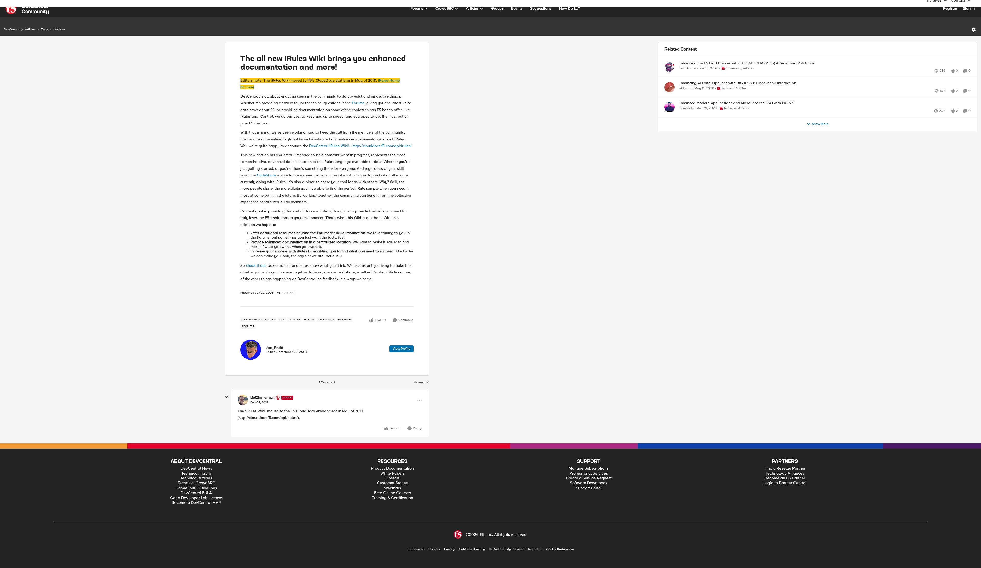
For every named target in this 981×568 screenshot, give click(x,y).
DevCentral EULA (196, 493)
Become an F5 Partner (785, 478)
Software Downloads (588, 483)
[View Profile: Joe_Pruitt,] (250, 350)
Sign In (969, 8)
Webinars (392, 488)
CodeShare (266, 175)
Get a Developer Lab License (196, 498)
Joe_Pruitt (274, 347)
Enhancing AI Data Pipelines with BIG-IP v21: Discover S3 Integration (737, 89)
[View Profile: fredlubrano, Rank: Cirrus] (669, 67)
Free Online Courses (392, 493)
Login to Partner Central (785, 483)
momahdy (686, 120)
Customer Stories (392, 483)
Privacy (449, 549)
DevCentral (11, 29)
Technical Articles (53, 29)
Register (950, 8)
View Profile (401, 349)
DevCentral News (196, 468)
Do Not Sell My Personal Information (515, 549)
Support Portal (589, 488)
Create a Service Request (589, 478)
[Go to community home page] (27, 9)
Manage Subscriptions (589, 468)
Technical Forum (196, 473)
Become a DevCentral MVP (196, 502)
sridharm (685, 94)
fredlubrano (687, 68)
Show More (820, 141)
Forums (358, 103)
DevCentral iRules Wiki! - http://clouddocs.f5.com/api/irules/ (360, 145)
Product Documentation (392, 468)
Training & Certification (392, 498)
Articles (30, 29)
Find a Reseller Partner (784, 468)
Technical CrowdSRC (196, 483)
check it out (256, 265)
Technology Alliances (785, 473)
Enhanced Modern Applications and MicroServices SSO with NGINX (736, 114)
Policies (434, 549)
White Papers (392, 473)
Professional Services (588, 473)
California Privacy (472, 549)
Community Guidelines (196, 488)
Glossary (392, 478)
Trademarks (416, 549)
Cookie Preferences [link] (560, 549)
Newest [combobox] (421, 383)
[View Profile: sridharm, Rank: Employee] (669, 93)
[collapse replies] (227, 397)
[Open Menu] (973, 29)
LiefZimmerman (262, 398)
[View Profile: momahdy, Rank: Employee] (669, 118)
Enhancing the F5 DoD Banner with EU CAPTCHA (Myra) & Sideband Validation (747, 63)
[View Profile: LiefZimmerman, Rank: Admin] (243, 400)
